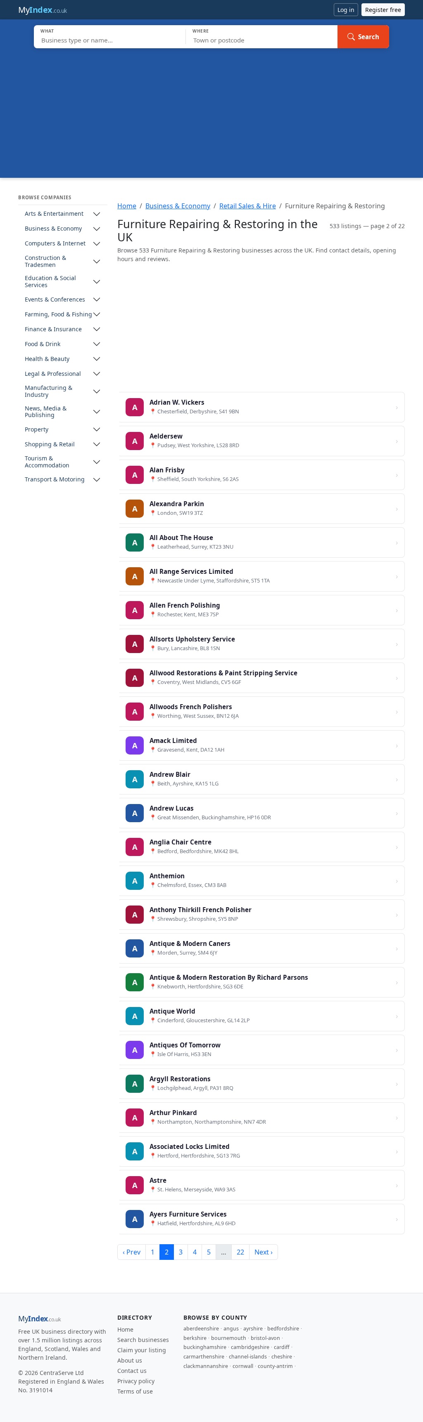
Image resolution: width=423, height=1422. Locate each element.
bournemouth (228, 1338)
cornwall (243, 1366)
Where (200, 31)
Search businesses (143, 1340)
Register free (383, 10)
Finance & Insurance (53, 329)
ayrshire (253, 1328)
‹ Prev (131, 1252)
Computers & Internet (55, 243)
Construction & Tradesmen (45, 262)
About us (129, 1360)
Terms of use (135, 1391)
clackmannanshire (205, 1366)
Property (36, 429)
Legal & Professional (53, 373)
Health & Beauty (47, 359)
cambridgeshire (250, 1347)
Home (126, 205)
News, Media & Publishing (46, 412)
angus (231, 1328)
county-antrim (275, 1366)
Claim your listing (141, 1350)
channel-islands (248, 1356)
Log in (345, 10)
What (47, 31)
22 (240, 1252)
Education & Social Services (50, 282)
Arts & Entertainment (54, 213)
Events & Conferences (55, 299)
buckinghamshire (204, 1347)
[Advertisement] (211, 110)
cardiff (282, 1347)
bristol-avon (265, 1338)
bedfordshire (283, 1328)
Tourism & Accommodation (47, 462)
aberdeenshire (201, 1328)
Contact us (132, 1371)
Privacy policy (135, 1381)
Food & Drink (42, 344)
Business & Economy (53, 228)
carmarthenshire (203, 1356)
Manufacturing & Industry (48, 391)
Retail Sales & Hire (247, 205)
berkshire (195, 1338)
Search (368, 37)
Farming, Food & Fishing (58, 314)
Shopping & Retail (50, 444)
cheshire (281, 1356)
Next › (263, 1252)
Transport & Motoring (55, 479)
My (42, 9)
